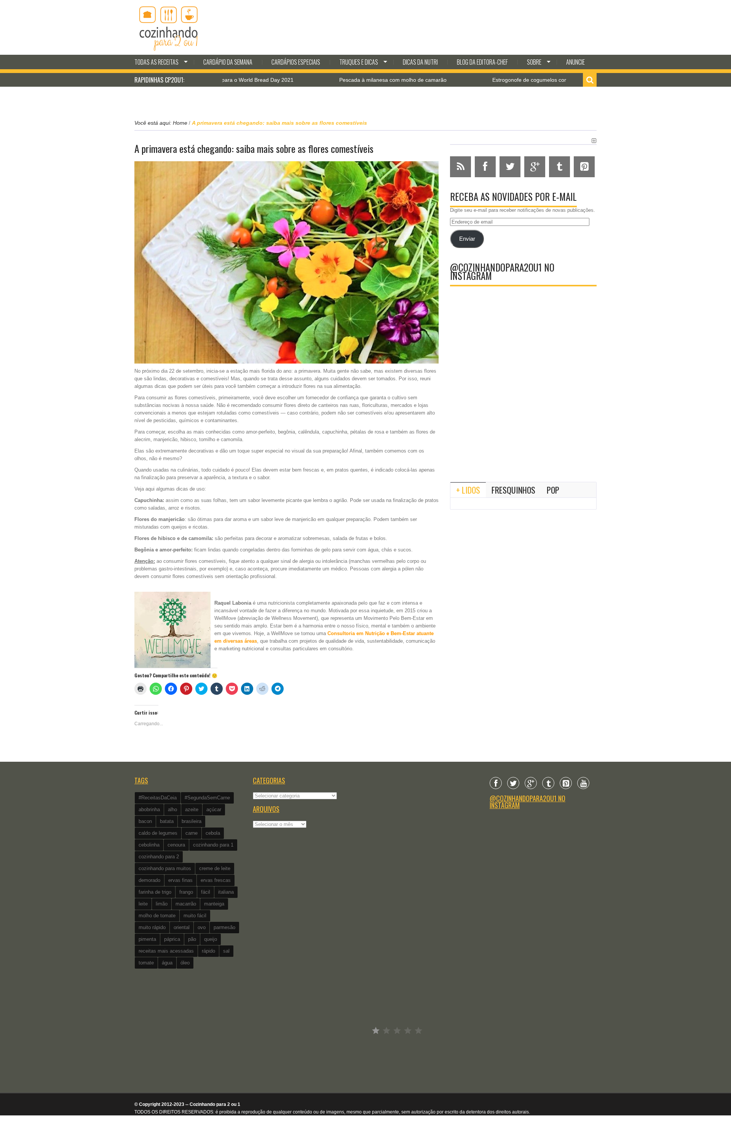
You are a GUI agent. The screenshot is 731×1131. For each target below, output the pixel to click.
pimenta (147, 939)
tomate (146, 963)
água (167, 963)
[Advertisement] (523, 413)
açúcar (213, 809)
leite (143, 904)
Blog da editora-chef (482, 62)
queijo (210, 939)
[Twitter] (513, 783)
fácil (205, 892)
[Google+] (531, 783)
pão (192, 939)
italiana (226, 892)
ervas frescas (216, 880)
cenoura (176, 845)
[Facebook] (496, 783)
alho (172, 809)
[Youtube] (583, 783)
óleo (185, 963)
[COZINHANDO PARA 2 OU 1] (168, 27)
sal (226, 951)
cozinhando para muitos (165, 868)
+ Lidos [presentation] (468, 490)
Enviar (467, 239)
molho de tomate (157, 915)
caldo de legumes (158, 833)
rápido (208, 951)
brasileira (191, 821)
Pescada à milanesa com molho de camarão (355, 80)
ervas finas (180, 880)
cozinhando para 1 (213, 845)
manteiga (214, 904)
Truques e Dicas (358, 62)
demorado (149, 880)
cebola (213, 833)
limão (162, 904)
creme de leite (214, 868)
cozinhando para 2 (159, 856)
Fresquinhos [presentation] (513, 490)
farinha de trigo (155, 892)
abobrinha (149, 809)
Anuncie (575, 62)
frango (186, 892)
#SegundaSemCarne (207, 798)
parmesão (224, 927)
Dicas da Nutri (420, 62)
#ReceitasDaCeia (158, 798)
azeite (191, 809)
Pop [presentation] (553, 490)
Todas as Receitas (156, 62)
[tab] (468, 489)
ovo (202, 927)
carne (191, 833)
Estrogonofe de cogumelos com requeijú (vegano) (515, 80)
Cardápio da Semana (227, 62)
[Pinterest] (566, 783)
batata (167, 821)
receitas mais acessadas (166, 951)
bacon (145, 821)
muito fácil (195, 915)
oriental (182, 927)
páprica (172, 939)
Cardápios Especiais (295, 62)
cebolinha (149, 845)
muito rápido (152, 927)
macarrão (186, 904)
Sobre (534, 62)
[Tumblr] (548, 783)
